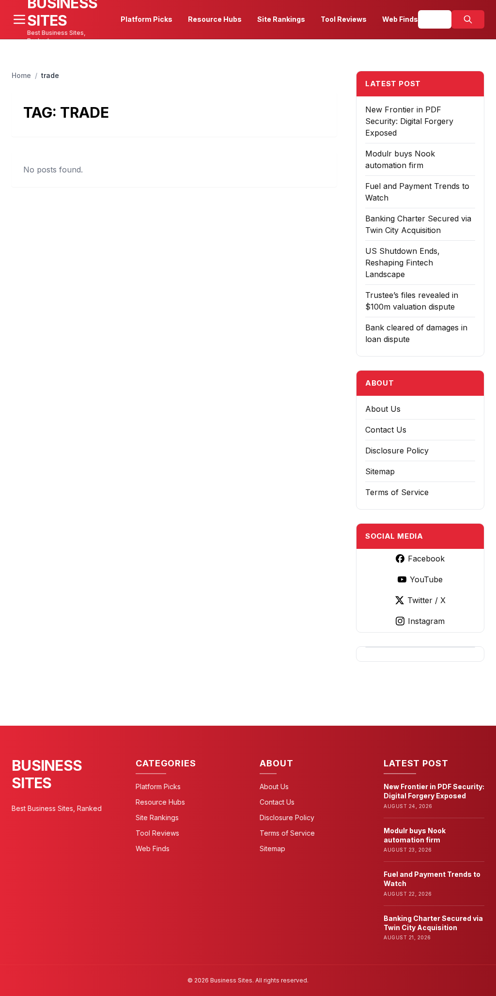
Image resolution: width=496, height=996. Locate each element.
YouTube (426, 579)
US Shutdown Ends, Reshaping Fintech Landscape (402, 262)
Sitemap (380, 471)
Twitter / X (426, 600)
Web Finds (400, 19)
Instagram (426, 621)
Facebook (426, 558)
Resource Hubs (215, 19)
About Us (383, 409)
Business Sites (47, 774)
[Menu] (19, 19)
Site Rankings (281, 19)
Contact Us (385, 430)
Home (21, 75)
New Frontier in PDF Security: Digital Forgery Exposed (409, 121)
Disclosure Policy (397, 450)
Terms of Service (397, 492)
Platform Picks (146, 19)
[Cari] (467, 19)
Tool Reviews (344, 19)
